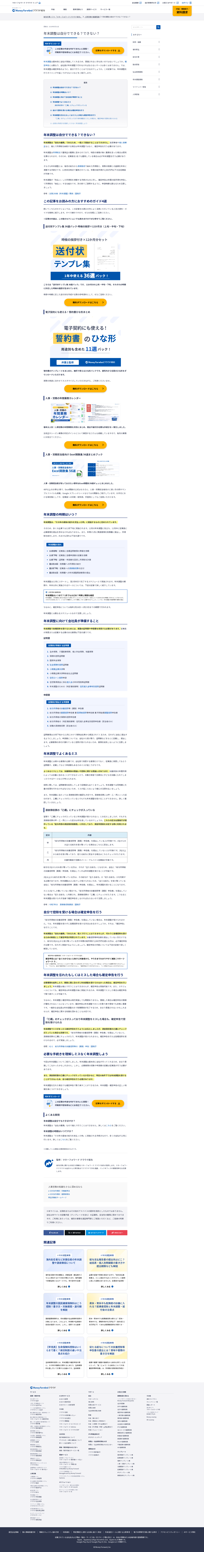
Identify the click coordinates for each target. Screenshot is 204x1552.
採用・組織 (137, 42)
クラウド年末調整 (36, 1496)
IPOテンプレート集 (123, 1472)
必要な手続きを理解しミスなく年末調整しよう (70, 123)
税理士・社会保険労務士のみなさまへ (100, 1445)
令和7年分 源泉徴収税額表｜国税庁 (65, 904)
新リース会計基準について (67, 1443)
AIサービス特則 (189, 1532)
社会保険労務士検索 (94, 1411)
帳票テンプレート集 (123, 1461)
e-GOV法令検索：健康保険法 (59, 1194)
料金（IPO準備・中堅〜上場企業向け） (100, 1427)
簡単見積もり (78, 9)
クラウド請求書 (40, 1423)
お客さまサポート (169, 3)
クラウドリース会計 (38, 1409)
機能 (65, 9)
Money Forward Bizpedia (126, 1400)
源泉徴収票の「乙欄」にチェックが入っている (71, 105)
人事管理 (136, 94)
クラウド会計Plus (37, 1404)
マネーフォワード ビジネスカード (70, 1424)
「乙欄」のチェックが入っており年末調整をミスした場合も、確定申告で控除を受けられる (86, 118)
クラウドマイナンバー (37, 1505)
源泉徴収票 (74, 568)
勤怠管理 (136, 64)
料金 (53, 9)
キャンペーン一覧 (152, 1402)
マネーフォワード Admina (67, 1427)
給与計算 (136, 57)
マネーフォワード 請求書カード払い (70, 1459)
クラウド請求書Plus (36, 1432)
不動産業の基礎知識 (123, 1445)
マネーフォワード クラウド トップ (25, 3)
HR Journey (150, 1420)
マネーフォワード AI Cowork (69, 1486)
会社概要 (135, 3)
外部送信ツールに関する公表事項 (117, 1532)
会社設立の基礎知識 (123, 1424)
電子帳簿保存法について (67, 1437)
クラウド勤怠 (38, 1482)
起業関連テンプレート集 (125, 1469)
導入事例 (91, 1402)
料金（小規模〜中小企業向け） (98, 1424)
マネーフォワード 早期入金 (67, 1463)
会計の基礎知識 (122, 1409)
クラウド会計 (34, 1400)
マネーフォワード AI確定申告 (39, 1418)
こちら (109, 1125)
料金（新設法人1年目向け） (97, 1421)
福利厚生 (136, 49)
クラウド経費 (35, 1441)
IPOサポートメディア (95, 1437)
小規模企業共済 (56, 669)
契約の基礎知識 (122, 1421)
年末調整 (47, 61)
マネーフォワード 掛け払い (38, 1468)
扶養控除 (65, 708)
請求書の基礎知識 (123, 1418)
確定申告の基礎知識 (123, 1412)
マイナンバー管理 (139, 87)
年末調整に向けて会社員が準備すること (67, 97)
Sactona (72, 1477)
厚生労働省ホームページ (57, 1197)
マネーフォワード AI (68, 1491)
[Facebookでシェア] (54, 1232)
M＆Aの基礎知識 (122, 1442)
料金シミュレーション (95, 1430)
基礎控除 (65, 712)
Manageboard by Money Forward (70, 1472)
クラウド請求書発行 (40, 1427)
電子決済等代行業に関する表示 (145, 1532)
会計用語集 (121, 1403)
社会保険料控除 (56, 664)
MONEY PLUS (152, 1413)
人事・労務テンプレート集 (125, 1464)
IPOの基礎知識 (122, 1427)
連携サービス (92, 9)
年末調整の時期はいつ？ (62, 92)
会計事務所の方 (150, 3)
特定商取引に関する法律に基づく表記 (87, 1532)
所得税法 (57, 152)
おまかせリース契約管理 (67, 1405)
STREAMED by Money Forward (69, 1468)
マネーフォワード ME (153, 1408)
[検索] (158, 27)
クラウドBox (38, 1464)
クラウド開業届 (64, 1421)
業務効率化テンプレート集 (125, 1475)
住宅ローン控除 (56, 677)
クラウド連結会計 (36, 1459)
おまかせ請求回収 (65, 1402)
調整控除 (108, 712)
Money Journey (151, 1417)
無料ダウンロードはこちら (85, 302)
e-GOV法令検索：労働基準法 (59, 1191)
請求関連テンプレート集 (125, 1455)
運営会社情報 (14, 1532)
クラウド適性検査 (36, 1519)
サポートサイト (93, 1399)
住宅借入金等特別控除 (89, 686)
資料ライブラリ (152, 1399)
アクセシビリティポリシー (170, 1532)
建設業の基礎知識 (123, 1439)
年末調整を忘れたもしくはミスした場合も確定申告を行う (74, 115)
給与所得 (53, 708)
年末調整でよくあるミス (62, 102)
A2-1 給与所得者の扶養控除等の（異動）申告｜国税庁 (73, 1046)
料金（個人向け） (94, 1418)
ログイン (185, 3)
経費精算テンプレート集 (125, 1458)
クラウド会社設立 (65, 1418)
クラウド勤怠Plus (39, 1486)
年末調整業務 (138, 79)
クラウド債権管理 (38, 1436)
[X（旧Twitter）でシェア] (75, 1232)
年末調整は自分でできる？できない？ (67, 87)
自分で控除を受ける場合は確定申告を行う (68, 110)
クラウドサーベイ (37, 1514)
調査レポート (151, 1405)
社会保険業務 (138, 72)
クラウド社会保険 (36, 1500)
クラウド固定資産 (36, 1450)
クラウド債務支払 (36, 1445)
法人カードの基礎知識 (124, 1430)
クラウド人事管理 (36, 1477)
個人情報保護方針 (29, 1532)
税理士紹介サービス (94, 1405)
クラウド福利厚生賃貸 (37, 1509)
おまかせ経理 (63, 1399)
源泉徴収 (81, 166)
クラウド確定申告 (40, 1413)
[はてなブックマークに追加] (96, 1232)
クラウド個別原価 (36, 1455)
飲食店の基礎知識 (123, 1436)
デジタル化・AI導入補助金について (70, 1440)
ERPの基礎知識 (122, 1406)
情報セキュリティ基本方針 (49, 1532)
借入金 (69, 682)
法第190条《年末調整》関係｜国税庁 (65, 193)
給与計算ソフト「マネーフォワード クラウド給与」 (63, 17)
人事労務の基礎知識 (92, 17)
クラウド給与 (34, 1491)
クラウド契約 (63, 1412)
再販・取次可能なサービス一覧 (69, 1450)
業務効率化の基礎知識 (124, 1433)
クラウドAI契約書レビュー (67, 1415)
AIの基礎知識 (121, 1447)
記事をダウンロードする (106, 50)
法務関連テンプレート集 (125, 1466)
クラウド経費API (93, 1455)
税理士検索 (92, 1408)
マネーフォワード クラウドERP (69, 1430)
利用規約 (66, 1532)
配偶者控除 (82, 712)
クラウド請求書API (94, 1452)
